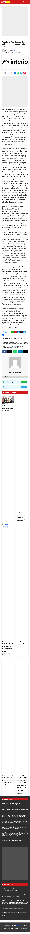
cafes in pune (5, 338)
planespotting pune (20, 341)
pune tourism (11, 346)
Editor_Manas (10, 50)
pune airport (5, 342)
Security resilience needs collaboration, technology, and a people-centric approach (7, 408)
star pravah (22, 346)
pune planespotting (7, 345)
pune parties (25, 343)
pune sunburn (21, 345)
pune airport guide (13, 342)
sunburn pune (6, 347)
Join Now (24, 382)
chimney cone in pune (21, 338)
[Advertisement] (15, 21)
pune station (14, 345)
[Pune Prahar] (5, 2)
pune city (8, 343)
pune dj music (19, 343)
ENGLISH (5, 39)
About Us (5, 928)
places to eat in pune (11, 341)
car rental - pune (12, 338)
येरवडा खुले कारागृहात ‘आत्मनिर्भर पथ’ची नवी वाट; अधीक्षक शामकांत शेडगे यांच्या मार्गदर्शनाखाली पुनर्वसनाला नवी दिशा (14, 816)
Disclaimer (17, 928)
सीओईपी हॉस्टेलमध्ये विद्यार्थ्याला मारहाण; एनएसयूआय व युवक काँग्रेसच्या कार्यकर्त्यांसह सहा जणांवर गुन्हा (14, 828)
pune (26, 341)
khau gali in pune (20, 340)
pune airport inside (22, 342)
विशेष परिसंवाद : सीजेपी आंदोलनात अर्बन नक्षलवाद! (12, 840)
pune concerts (13, 343)
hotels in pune (13, 340)
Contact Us (10, 928)
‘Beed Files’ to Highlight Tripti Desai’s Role (20, 643)
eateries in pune (6, 340)
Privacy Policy (24, 928)
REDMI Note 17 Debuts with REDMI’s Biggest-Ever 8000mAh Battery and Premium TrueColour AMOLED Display (7, 780)
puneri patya (17, 346)
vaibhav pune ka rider (13, 347)
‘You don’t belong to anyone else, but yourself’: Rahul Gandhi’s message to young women (22, 517)
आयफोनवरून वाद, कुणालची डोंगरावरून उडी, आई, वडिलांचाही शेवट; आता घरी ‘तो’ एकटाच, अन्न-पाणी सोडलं (14, 822)
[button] (24, 2)
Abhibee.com (19, 925)
